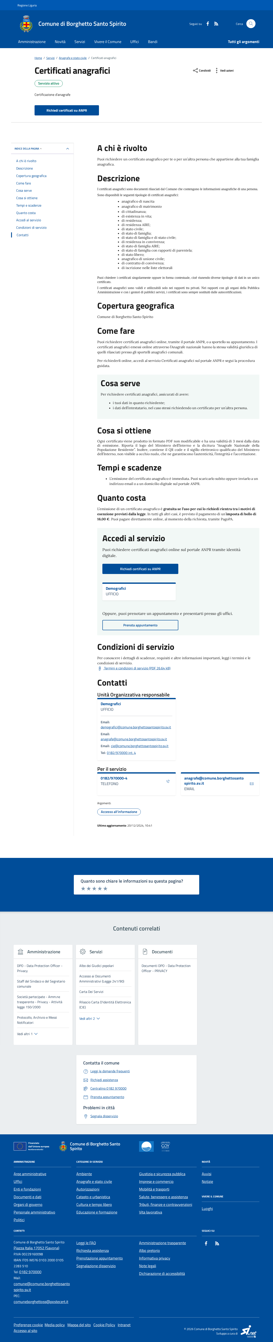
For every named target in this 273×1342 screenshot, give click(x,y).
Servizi (79, 42)
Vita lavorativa (150, 1212)
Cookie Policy (104, 1325)
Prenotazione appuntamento (99, 1258)
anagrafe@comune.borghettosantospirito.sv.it (134, 739)
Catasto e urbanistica (93, 1197)
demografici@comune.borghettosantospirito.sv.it (136, 727)
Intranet (124, 1325)
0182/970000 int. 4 (121, 752)
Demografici (116, 588)
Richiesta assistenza (92, 1250)
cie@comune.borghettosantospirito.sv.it (139, 745)
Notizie (207, 1181)
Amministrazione (32, 42)
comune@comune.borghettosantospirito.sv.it (42, 1287)
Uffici (134, 42)
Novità (60, 42)
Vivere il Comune (107, 42)
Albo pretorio (149, 1250)
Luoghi (207, 1208)
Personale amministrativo (34, 1212)
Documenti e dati (27, 1197)
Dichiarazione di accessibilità (162, 1273)
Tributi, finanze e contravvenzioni (165, 1204)
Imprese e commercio (156, 1181)
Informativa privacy (154, 1258)
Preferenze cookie (28, 1325)
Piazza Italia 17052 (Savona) (36, 1248)
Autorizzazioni (87, 1189)
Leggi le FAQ (86, 1243)
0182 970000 (30, 1272)
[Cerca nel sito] (251, 23)
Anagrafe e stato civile (94, 1181)
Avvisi (206, 1174)
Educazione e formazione (96, 1212)
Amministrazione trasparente (162, 1243)
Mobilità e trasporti (154, 1189)
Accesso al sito (25, 1330)
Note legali (147, 1266)
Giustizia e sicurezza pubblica (162, 1174)
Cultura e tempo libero (94, 1204)
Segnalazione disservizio (96, 1266)
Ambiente (84, 1174)
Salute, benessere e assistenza (163, 1197)
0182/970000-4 (114, 778)
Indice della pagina (27, 149)
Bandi (152, 42)
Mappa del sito (79, 1325)
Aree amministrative (30, 1174)
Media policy (55, 1325)
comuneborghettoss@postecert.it (41, 1302)
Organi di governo (28, 1204)
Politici (19, 1220)
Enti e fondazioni (27, 1189)
